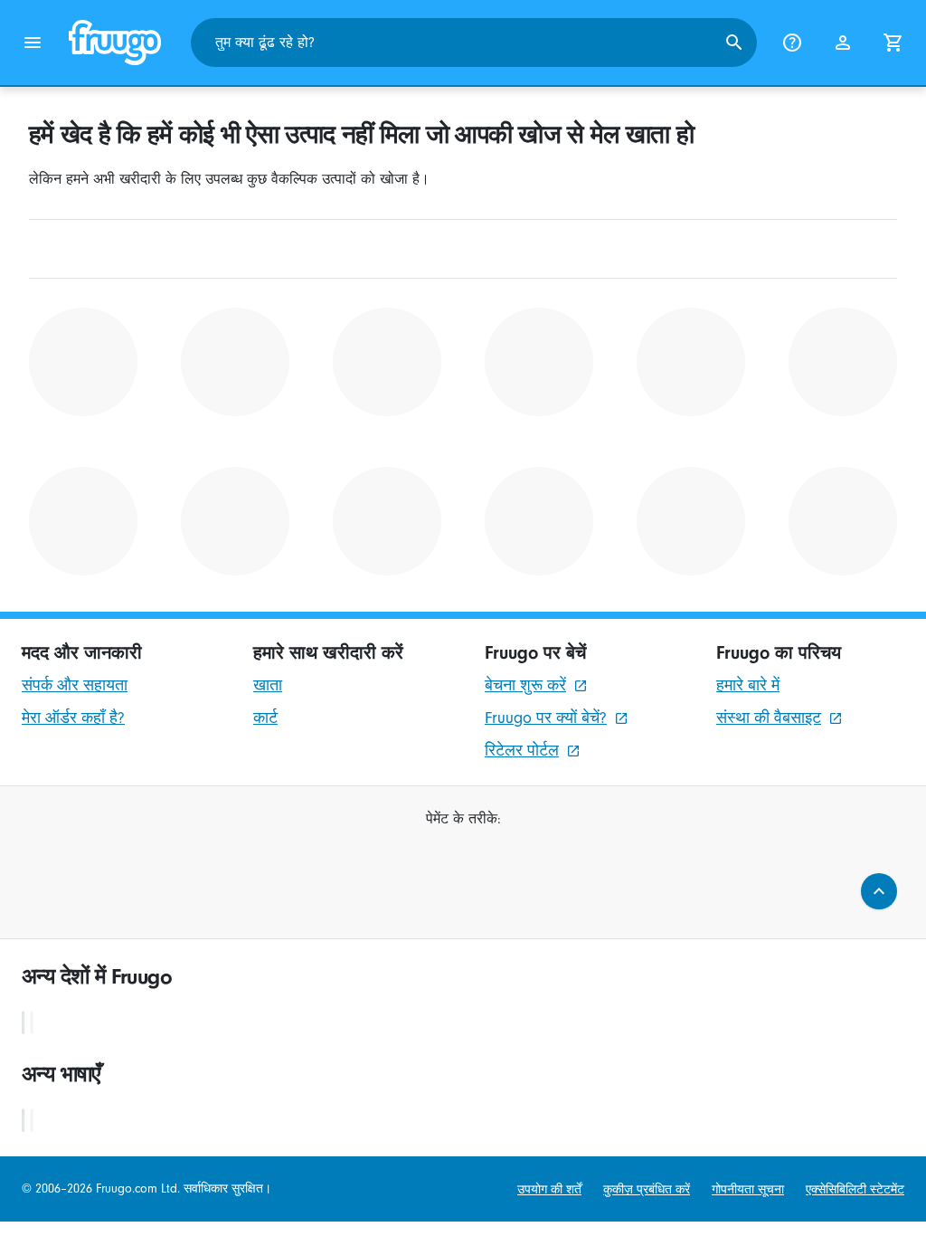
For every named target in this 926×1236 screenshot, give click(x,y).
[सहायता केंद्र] (792, 42)
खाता (267, 685)
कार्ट (265, 717)
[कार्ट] (893, 42)
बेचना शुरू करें (525, 685)
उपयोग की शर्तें (549, 1189)
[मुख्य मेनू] (32, 42)
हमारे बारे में (748, 685)
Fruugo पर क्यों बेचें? (546, 717)
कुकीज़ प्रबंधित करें (646, 1189)
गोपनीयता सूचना (748, 1189)
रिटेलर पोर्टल (522, 750)
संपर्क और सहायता (75, 685)
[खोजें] (734, 42)
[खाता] (843, 42)
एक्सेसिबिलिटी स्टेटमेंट (855, 1189)
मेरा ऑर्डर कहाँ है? (73, 717)
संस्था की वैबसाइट (768, 717)
